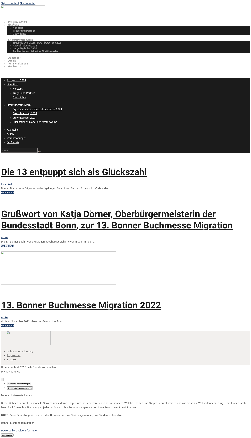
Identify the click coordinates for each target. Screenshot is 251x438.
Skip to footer (27, 3)
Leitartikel (6, 184)
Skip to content (10, 3)
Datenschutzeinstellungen (19, 384)
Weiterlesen (7, 192)
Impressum (13, 355)
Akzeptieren (7, 435)
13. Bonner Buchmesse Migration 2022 (81, 305)
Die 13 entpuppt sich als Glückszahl (74, 172)
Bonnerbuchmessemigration (20, 388)
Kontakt (11, 359)
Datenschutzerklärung (20, 351)
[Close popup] (2, 379)
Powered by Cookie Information (19, 430)
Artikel (4, 237)
